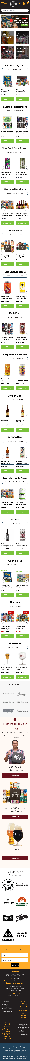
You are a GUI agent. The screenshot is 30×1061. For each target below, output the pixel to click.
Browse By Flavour (7, 1011)
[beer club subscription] (15, 751)
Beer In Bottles (7, 1040)
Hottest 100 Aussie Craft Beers (15, 810)
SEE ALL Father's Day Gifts (15, 69)
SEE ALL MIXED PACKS (15, 111)
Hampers (23, 1017)
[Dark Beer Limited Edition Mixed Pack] (22, 122)
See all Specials (15, 606)
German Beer (15, 437)
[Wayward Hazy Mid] (7, 370)
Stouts (15, 519)
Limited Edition (7, 1024)
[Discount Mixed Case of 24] (22, 617)
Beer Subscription (7, 1023)
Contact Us (15, 978)
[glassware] (15, 834)
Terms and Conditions (23, 1027)
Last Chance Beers (15, 271)
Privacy (23, 1028)
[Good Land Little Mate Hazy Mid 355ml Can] (22, 287)
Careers (23, 1030)
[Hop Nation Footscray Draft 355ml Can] (22, 493)
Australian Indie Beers (15, 478)
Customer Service (23, 1024)
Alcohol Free (15, 560)
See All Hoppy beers (15, 358)
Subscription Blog (23, 1034)
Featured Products (15, 189)
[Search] (27, 10)
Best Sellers (15, 230)
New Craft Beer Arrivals (15, 148)
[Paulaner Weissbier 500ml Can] (22, 452)
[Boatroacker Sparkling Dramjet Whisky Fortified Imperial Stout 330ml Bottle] (7, 535)
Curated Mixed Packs (15, 106)
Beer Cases (7, 1036)
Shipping (23, 1025)
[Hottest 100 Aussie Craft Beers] (15, 793)
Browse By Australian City (7, 1009)
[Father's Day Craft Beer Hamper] (22, 81)
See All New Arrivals (15, 152)
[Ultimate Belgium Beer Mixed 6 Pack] (22, 204)
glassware (15, 849)
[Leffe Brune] (7, 411)
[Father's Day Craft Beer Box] (7, 81)
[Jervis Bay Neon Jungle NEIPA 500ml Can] (7, 163)
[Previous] (3, 85)
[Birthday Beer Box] (7, 122)
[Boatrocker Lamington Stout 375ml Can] (22, 535)
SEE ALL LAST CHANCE (15, 276)
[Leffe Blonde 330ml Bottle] (22, 411)
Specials (15, 602)
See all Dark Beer (15, 317)
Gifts (23, 1013)
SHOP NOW (15, 775)
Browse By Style (7, 1001)
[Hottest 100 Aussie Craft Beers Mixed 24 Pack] (7, 204)
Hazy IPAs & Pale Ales (15, 354)
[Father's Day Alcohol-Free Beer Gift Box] (7, 576)
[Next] (26, 85)
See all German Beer (15, 441)
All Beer (23, 1001)
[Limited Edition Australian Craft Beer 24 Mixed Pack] (7, 617)
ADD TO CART (7, 182)
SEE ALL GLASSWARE (15, 647)
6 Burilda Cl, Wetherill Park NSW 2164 (15, 981)
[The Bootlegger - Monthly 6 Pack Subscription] (7, 246)
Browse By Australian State (7, 1006)
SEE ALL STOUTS (15, 523)
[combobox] (15, 10)
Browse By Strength (7, 1013)
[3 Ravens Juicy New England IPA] (7, 287)
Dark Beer (15, 313)
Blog (23, 1033)
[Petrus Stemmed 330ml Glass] (7, 658)
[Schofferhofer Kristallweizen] (7, 452)
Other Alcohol (23, 1010)
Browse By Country (7, 1004)
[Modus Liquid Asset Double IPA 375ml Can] (22, 163)
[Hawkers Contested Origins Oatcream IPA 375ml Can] (22, 370)
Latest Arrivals (23, 1006)
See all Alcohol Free (15, 565)
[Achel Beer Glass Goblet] (22, 658)
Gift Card (23, 1015)
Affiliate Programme (23, 1031)
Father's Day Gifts (15, 65)
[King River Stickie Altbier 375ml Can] (22, 328)
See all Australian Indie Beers (15, 482)
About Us (23, 1022)
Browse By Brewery (7, 1002)
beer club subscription (15, 768)
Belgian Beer (15, 395)
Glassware (15, 643)
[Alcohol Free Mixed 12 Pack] (22, 576)
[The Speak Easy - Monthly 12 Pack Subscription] (22, 246)
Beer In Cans (7, 1038)
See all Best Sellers (15, 235)
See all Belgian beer (15, 400)
